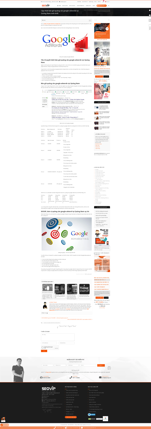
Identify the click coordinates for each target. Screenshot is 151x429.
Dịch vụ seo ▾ (65, 5)
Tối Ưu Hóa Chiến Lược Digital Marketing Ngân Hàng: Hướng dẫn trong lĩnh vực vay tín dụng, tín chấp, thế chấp (71, 298)
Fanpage (68, 411)
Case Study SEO (99, 179)
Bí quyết (96, 169)
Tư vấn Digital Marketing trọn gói (95, 409)
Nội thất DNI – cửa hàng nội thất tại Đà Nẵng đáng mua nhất (60, 296)
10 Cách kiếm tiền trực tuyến (101, 213)
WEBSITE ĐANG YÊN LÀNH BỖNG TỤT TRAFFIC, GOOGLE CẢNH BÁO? (104, 117)
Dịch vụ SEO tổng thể (93, 390)
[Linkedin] (47, 313)
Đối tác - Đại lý (69, 409)
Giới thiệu (79, 1)
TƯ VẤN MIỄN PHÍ (99, 76)
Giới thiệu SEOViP (69, 406)
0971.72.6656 (102, 81)
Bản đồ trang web (69, 414)
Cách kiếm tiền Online (99, 176)
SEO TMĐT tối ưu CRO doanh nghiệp (96, 392)
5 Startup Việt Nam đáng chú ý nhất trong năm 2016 (84, 296)
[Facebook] (42, 313)
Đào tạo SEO (91, 399)
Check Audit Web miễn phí (94, 395)
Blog (94, 5)
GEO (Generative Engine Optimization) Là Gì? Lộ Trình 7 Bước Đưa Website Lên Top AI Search (104, 107)
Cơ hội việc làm (69, 404)
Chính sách (97, 145)
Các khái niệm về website (100, 175)
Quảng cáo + (88, 5)
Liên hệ (99, 1)
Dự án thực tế (84, 1)
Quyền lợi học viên (69, 402)
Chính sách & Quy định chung (72, 390)
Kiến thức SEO (98, 196)
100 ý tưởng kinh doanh (102, 211)
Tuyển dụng (91, 1)
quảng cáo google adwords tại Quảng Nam (52, 23)
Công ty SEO (48, 372)
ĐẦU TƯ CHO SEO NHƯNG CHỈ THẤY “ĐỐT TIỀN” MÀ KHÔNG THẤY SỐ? (104, 112)
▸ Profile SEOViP (45, 402)
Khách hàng (97, 186)
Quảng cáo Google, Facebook (95, 404)
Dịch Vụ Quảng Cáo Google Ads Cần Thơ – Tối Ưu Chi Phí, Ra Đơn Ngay (104, 122)
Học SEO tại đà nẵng (101, 215)
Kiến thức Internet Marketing (92, 10)
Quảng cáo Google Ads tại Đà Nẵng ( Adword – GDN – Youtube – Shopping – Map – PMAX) (47, 297)
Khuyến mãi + (98, 193)
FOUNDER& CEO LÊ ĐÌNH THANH (54, 407)
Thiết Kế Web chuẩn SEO (94, 406)
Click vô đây (102, 307)
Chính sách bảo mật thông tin (72, 392)
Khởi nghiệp (97, 192)
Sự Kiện (96, 200)
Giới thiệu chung (98, 143)
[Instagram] (43, 313)
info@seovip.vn (63, 1)
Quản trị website (92, 402)
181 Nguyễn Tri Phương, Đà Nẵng (49, 399)
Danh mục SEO (98, 178)
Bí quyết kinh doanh (99, 170)
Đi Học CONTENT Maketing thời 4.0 (102, 183)
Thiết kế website (98, 202)
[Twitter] (45, 313)
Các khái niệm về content (100, 172)
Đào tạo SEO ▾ (72, 5)
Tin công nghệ (98, 203)
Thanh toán (97, 146)
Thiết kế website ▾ (80, 5)
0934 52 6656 (46, 377)
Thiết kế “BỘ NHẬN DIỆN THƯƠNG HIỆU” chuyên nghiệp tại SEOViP (79, 319)
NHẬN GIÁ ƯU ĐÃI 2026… (71, 417)
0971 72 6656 (76, 377)
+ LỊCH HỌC (106, 76)
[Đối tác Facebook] (99, 418)
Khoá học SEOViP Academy (100, 190)
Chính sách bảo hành (70, 399)
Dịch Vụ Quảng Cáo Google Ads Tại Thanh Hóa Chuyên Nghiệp (104, 127)
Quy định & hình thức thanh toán (72, 395)
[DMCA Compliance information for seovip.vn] (91, 418)
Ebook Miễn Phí (98, 185)
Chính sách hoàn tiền (70, 397)
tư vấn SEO (58, 308)
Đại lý (95, 1)
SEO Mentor (68, 308)
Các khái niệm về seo (99, 173)
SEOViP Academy (92, 411)
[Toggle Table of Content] (89, 21)
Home (59, 5)
